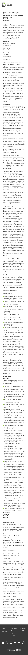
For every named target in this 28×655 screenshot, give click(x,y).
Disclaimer (4, 628)
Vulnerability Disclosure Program (23, 630)
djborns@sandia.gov (16, 545)
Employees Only (14, 633)
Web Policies (4, 634)
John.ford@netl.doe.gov (17, 535)
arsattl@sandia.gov (17, 542)
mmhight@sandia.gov (8, 540)
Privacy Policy (5, 631)
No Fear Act (13, 635)
